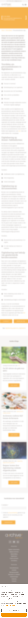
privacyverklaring (10, 605)
